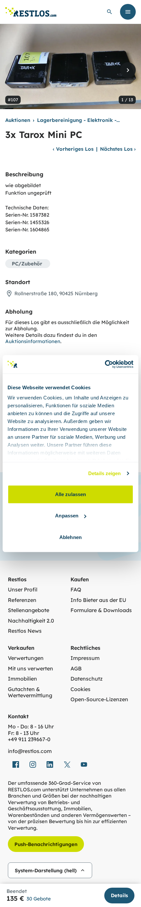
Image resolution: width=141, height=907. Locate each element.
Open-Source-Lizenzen (99, 699)
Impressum (85, 658)
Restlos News (25, 631)
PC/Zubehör (27, 263)
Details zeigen (104, 473)
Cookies (80, 689)
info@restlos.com (30, 751)
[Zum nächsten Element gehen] (128, 70)
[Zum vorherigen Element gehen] (13, 70)
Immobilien (22, 679)
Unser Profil (22, 590)
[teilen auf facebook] (16, 764)
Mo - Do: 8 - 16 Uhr (31, 727)
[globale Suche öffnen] (109, 12)
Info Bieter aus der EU (98, 600)
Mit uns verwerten (30, 669)
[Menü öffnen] (128, 12)
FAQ (75, 590)
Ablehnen (70, 537)
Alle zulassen (70, 494)
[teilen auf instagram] (33, 764)
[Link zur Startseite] (30, 12)
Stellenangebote (28, 610)
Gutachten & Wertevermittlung (30, 692)
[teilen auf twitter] (67, 764)
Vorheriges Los (73, 149)
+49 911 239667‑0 (29, 739)
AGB (76, 669)
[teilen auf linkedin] (50, 764)
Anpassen (66, 515)
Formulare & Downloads (101, 610)
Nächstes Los (118, 149)
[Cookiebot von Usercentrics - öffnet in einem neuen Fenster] (104, 364)
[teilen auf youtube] (84, 764)
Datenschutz (86, 679)
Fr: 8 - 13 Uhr (23, 733)
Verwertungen (26, 658)
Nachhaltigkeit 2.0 (31, 621)
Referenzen (22, 600)
